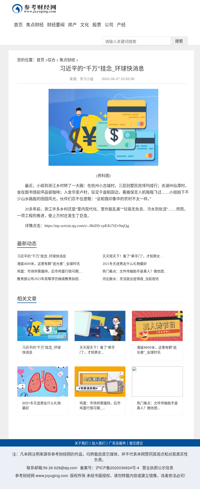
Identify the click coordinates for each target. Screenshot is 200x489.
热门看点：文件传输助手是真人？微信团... (134, 271)
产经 (121, 24)
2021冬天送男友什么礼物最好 (124, 264)
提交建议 (136, 443)
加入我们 (98, 443)
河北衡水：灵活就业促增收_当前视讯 (130, 279)
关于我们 (81, 443)
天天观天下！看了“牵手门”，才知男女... (132, 256)
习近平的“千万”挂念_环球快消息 (41, 256)
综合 (51, 59)
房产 (72, 24)
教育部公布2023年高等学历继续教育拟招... (49, 279)
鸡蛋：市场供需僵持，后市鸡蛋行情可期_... (50, 271)
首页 (18, 24)
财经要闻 (56, 24)
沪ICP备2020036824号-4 (117, 467)
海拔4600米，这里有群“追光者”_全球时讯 (48, 264)
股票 (96, 24)
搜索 (179, 41)
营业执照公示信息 (157, 467)
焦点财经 (35, 24)
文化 (84, 24)
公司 (109, 24)
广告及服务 (117, 443)
